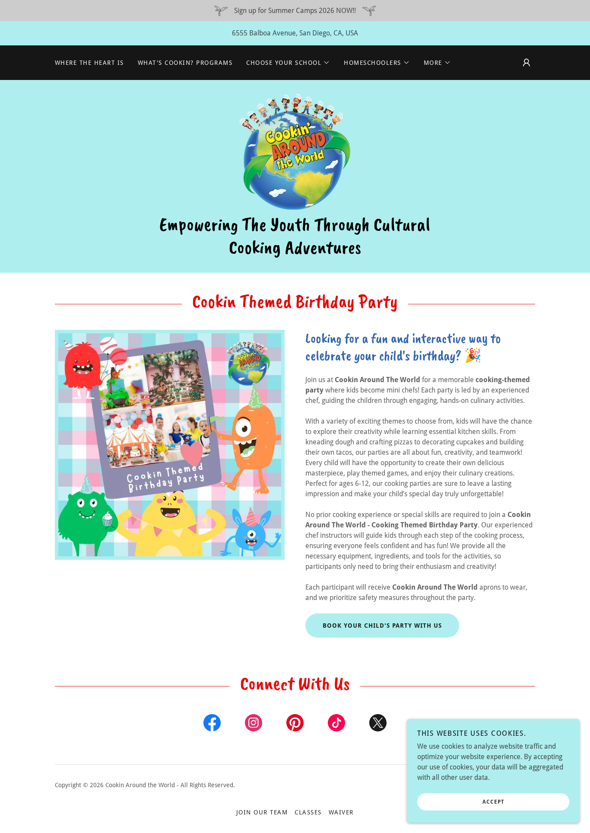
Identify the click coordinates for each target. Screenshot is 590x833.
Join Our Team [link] (262, 812)
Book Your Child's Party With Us (382, 625)
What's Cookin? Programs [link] (185, 62)
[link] (295, 151)
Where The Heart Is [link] (89, 62)
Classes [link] (308, 812)
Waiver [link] (341, 812)
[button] (288, 62)
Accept (493, 802)
